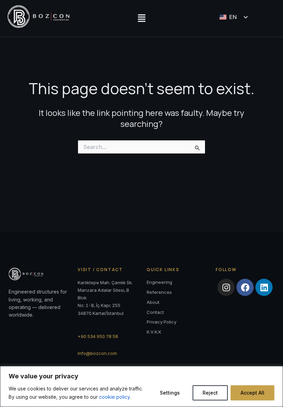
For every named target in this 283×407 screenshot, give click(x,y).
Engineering (159, 282)
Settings (170, 393)
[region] (141, 386)
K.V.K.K (154, 332)
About (153, 302)
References (159, 292)
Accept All (252, 393)
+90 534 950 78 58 (98, 336)
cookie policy (114, 397)
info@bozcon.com (97, 353)
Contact (155, 312)
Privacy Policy (161, 322)
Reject (210, 393)
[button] (141, 18)
